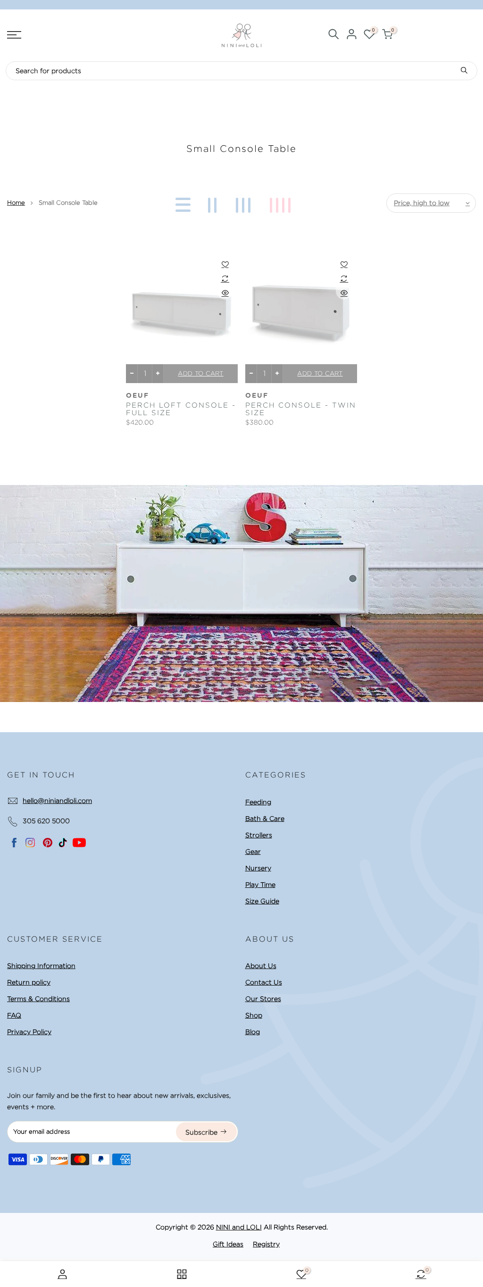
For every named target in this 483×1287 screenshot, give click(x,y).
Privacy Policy (29, 1032)
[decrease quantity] (132, 373)
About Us (260, 965)
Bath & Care (264, 818)
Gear (253, 851)
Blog (252, 1032)
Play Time (260, 884)
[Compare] (225, 278)
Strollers (258, 835)
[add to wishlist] (225, 264)
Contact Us (263, 982)
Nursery (258, 868)
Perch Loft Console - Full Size (181, 409)
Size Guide (262, 901)
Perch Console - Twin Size (300, 409)
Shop (253, 1015)
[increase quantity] (158, 373)
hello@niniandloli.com (57, 800)
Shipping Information (41, 965)
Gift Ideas (228, 1244)
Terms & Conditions (38, 999)
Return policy (28, 982)
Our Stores (263, 999)
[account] (351, 35)
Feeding (258, 802)
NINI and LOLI (239, 1227)
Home (16, 202)
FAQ (14, 1015)
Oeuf (137, 396)
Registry (266, 1244)
